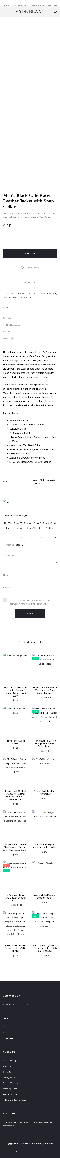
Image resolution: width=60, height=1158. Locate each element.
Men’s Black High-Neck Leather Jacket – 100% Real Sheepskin (45, 948)
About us (7, 1066)
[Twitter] (17, 1151)
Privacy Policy (9, 1077)
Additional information (11, 325)
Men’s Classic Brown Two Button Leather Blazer (15, 898)
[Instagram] (30, 1151)
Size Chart (7, 332)
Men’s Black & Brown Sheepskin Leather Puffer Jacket (45, 743)
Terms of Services (10, 1083)
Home (6, 5)
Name (6, 575)
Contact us (7, 1072)
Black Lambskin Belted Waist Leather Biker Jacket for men (45, 690)
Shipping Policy (10, 1089)
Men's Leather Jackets (19, 297)
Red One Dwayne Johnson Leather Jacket (44, 846)
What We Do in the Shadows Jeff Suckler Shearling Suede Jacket (15, 847)
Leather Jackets (20, 5)
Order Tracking (9, 1061)
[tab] (30, 318)
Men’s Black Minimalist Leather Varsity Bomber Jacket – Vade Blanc (15, 691)
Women (6, 1033)
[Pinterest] (37, 1151)
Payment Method (10, 1094)
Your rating (9, 544)
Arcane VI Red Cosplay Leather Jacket (45, 896)
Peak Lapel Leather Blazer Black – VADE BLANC (15, 948)
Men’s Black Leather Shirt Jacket (44, 792)
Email (6, 587)
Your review (9, 554)
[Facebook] (23, 1151)
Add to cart (30, 253)
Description (7, 318)
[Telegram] (43, 1151)
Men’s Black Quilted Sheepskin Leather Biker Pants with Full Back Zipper (15, 795)
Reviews (8, 338)
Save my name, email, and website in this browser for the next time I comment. (30, 602)
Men (5, 297)
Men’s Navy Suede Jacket (15, 742)
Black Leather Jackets (27, 294)
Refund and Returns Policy (14, 1100)
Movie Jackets (9, 1038)
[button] (30, 282)
